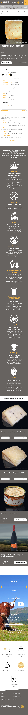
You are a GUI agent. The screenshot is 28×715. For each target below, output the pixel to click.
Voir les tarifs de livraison (16, 7)
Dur (19, 12)
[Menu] (1, 2)
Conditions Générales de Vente (5, 700)
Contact (2, 693)
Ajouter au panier (20, 437)
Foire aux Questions (16, 696)
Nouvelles (15, 699)
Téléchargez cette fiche (14, 140)
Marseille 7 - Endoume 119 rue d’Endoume (14, 631)
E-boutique (9, 12)
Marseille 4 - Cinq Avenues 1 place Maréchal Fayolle (14, 625)
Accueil (4, 12)
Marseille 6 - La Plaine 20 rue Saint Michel (14, 618)
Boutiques (3, 696)
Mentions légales (16, 693)
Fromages (15, 12)
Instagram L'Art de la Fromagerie (6, 604)
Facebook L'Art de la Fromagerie (13, 604)
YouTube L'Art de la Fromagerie (21, 604)
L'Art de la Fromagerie (11, 2)
